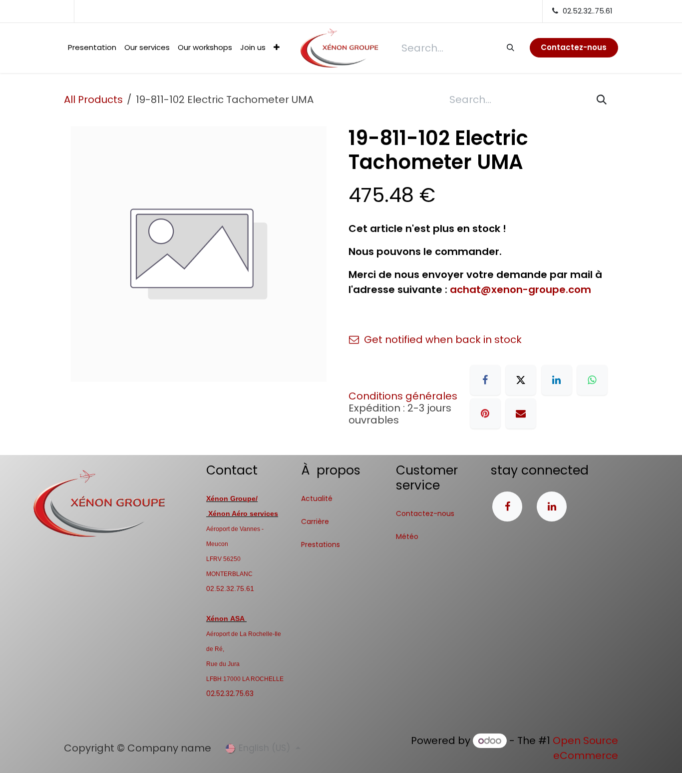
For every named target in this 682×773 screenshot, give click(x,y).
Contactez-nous (425, 513)
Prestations (320, 545)
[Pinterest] (485, 413)
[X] (521, 380)
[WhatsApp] (592, 380)
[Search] (510, 47)
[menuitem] (92, 48)
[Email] (521, 413)
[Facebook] (485, 380)
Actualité (317, 499)
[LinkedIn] (557, 380)
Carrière (315, 521)
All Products (93, 99)
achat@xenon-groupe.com (520, 289)
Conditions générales (402, 396)
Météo (407, 537)
